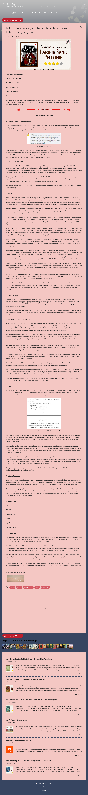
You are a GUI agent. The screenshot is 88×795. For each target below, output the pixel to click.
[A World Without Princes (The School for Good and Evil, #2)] (7, 648)
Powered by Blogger (45, 783)
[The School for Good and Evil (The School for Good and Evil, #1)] (4, 648)
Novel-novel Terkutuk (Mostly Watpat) (18, 740)
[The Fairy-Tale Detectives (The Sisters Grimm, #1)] (41, 648)
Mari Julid (25, 13)
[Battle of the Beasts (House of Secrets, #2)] (21, 648)
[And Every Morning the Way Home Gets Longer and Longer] (71, 648)
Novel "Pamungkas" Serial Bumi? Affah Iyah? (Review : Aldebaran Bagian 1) (31, 700)
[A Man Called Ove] (31, 649)
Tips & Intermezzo (50, 13)
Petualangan (45, 587)
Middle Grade (28, 587)
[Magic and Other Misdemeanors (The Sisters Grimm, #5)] (54, 648)
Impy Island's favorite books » (77, 652)
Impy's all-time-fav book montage (19, 640)
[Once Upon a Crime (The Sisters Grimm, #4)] (51, 648)
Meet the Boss (13, 13)
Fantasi (12, 587)
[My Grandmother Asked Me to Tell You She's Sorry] (34, 648)
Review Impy (11, 4)
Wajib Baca (36, 13)
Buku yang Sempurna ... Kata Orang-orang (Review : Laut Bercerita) (29, 761)
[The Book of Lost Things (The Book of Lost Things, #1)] (37, 649)
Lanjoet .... (78, 674)
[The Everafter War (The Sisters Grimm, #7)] (61, 648)
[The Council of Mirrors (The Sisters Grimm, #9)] (67, 648)
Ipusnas (19, 587)
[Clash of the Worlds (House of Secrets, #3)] (24, 648)
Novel (37, 587)
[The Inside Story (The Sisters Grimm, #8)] (64, 648)
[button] (81, 27)
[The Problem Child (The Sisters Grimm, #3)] (47, 648)
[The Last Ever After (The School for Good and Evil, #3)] (10, 648)
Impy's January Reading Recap (16, 720)
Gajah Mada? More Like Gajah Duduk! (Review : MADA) (25, 679)
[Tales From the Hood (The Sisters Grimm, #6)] (57, 648)
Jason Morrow (48, 787)
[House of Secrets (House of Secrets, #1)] (17, 648)
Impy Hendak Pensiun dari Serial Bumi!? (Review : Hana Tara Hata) (29, 659)
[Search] (85, 4)
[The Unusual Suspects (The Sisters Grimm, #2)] (44, 648)
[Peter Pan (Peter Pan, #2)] (27, 648)
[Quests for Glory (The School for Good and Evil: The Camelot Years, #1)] (14, 647)
